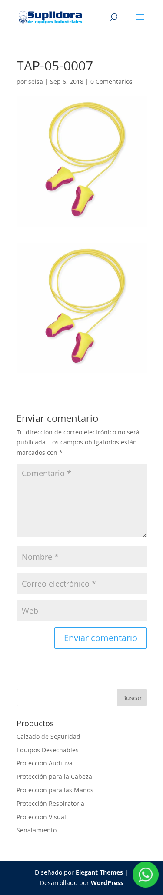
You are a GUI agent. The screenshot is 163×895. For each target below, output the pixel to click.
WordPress (107, 882)
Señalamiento (37, 830)
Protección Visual (41, 817)
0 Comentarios (111, 81)
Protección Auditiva (45, 763)
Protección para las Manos (55, 790)
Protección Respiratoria (50, 803)
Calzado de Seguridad (48, 736)
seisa (35, 81)
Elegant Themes (99, 872)
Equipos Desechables (48, 750)
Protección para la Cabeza (54, 776)
